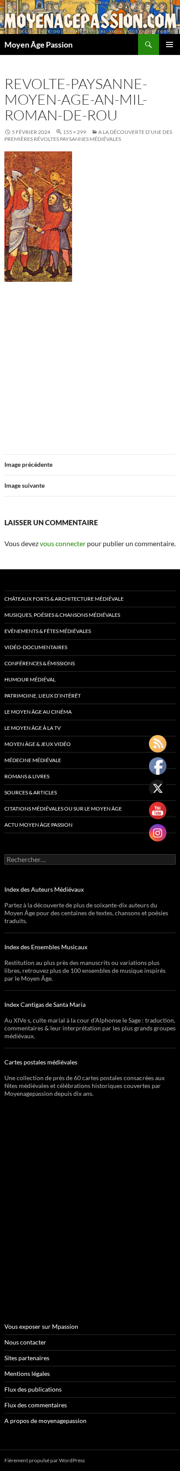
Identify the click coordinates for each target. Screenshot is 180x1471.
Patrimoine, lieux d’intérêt (42, 695)
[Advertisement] (90, 362)
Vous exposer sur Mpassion (41, 1326)
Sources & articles (30, 792)
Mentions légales (27, 1373)
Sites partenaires (26, 1358)
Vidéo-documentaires (35, 647)
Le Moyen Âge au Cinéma (38, 711)
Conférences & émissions (39, 663)
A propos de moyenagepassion (45, 1420)
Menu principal (169, 44)
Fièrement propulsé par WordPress (44, 1460)
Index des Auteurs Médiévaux (44, 889)
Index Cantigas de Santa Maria (45, 1004)
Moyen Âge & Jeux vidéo (37, 744)
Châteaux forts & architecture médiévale (64, 598)
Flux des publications (33, 1389)
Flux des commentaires (35, 1405)
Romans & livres (26, 776)
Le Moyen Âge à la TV (32, 728)
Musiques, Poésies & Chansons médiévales (62, 615)
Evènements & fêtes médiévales (47, 631)
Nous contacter (25, 1342)
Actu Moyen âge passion (38, 824)
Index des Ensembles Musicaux (45, 947)
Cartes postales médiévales (40, 1062)
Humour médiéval (29, 679)
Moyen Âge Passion (38, 44)
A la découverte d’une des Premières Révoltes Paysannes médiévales (88, 135)
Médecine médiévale (32, 760)
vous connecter (63, 543)
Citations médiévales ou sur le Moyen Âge (63, 808)
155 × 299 (74, 132)
